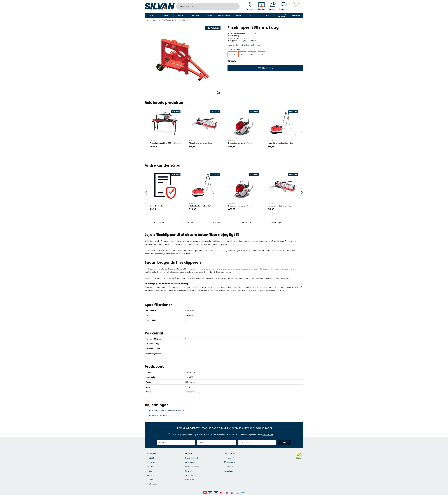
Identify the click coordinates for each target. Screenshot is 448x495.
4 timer (232, 54)
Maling (238, 15)
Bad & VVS (195, 15)
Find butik (150, 458)
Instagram (231, 462)
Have (166, 15)
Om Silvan (150, 466)
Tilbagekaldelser (191, 475)
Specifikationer (188, 222)
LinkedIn (230, 471)
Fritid (180, 15)
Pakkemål (217, 222)
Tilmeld (284, 442)
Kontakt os (189, 479)
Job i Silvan (151, 462)
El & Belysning (224, 15)
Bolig (209, 15)
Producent (247, 222)
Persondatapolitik (192, 466)
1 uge (261, 54)
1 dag (242, 54)
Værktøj (253, 15)
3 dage (251, 54)
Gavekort (188, 471)
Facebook (230, 458)
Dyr (267, 15)
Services (150, 479)
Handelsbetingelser (192, 458)
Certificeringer (152, 484)
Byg (151, 15)
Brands (149, 475)
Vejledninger (276, 222)
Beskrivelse (159, 222)
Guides (149, 471)
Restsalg (296, 15)
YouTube (230, 466)
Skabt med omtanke (282, 15)
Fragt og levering (191, 462)
